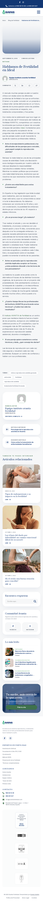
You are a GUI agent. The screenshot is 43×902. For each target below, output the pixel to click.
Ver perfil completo (12, 416)
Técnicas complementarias (11, 763)
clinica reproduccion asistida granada (23, 373)
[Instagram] (23, 2)
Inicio (4, 20)
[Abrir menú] (38, 12)
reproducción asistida (11, 381)
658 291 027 (33, 6)
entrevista (7, 377)
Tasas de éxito (7, 781)
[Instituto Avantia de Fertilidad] (9, 12)
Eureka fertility (34, 894)
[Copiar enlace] (36, 85)
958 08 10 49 (21, 6)
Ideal (23, 128)
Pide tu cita (21, 707)
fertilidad (18, 377)
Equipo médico (7, 778)
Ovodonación (7, 754)
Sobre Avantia (7, 772)
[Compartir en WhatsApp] (29, 85)
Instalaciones (7, 775)
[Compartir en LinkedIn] (22, 85)
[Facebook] (20, 2)
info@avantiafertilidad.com (14, 799)
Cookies (34, 898)
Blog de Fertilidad (13, 20)
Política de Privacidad (13, 898)
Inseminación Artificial (9, 748)
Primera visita (7, 783)
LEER (6, 499)
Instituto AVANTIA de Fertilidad (16, 315)
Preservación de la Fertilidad (11, 760)
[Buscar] (35, 601)
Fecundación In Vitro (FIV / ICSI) (12, 751)
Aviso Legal (25, 898)
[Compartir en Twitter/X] (15, 85)
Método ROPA (7, 757)
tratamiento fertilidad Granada (14, 386)
